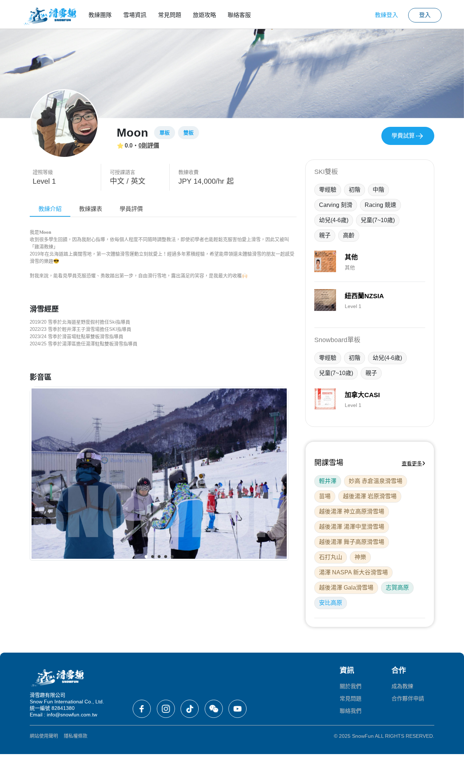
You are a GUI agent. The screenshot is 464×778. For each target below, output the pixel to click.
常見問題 (169, 15)
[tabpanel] (163, 397)
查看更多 (412, 463)
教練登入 (386, 15)
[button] (146, 556)
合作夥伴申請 (408, 698)
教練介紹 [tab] (50, 209)
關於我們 (350, 686)
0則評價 (148, 145)
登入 (425, 15)
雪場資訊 (134, 15)
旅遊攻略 (204, 15)
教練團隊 (100, 15)
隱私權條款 (75, 736)
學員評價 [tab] (131, 209)
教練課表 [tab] (90, 209)
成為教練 (402, 686)
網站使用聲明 (44, 736)
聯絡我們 (350, 711)
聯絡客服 (239, 15)
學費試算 (403, 136)
